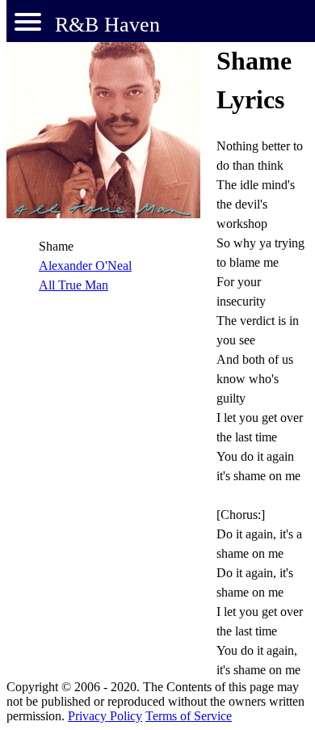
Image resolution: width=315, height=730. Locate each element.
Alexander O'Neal (85, 265)
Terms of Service (188, 716)
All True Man (73, 285)
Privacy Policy (105, 716)
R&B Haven (107, 24)
